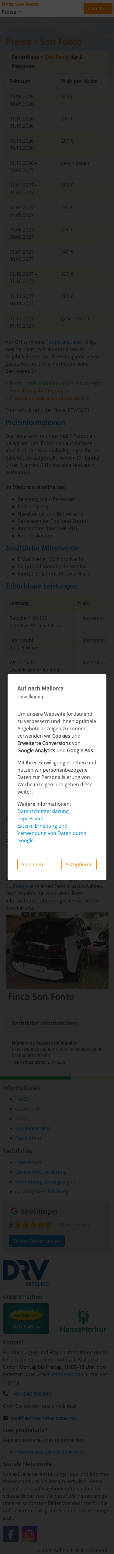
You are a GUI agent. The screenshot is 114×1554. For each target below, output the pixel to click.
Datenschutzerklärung (43, 811)
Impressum (30, 818)
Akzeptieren (79, 864)
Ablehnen (32, 864)
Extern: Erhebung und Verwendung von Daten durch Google (51, 833)
